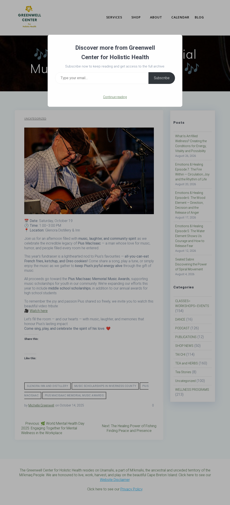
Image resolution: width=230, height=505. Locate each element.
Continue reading (115, 97)
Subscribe (162, 78)
